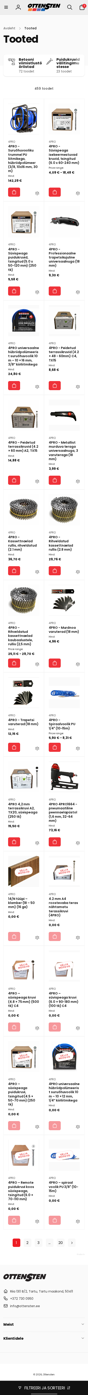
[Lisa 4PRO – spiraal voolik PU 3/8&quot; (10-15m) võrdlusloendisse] (78, 1222)
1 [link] (16, 1242)
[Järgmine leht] (72, 1243)
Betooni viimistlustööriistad (30, 63)
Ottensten (49, 1374)
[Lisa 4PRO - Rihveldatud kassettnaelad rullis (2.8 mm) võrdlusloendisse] (78, 572)
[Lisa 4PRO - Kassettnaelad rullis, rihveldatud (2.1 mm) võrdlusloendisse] (37, 572)
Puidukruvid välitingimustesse (68, 63)
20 (60, 1242)
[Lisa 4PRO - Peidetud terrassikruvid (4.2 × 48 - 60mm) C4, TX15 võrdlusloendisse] (78, 387)
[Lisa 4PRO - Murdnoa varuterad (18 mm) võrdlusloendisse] (78, 665)
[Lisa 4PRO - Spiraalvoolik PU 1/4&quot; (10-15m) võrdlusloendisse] (78, 749)
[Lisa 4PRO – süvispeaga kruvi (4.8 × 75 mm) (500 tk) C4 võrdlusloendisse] (37, 1029)
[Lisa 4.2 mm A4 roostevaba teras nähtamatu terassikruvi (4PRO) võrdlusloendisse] (78, 938)
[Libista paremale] (80, 65)
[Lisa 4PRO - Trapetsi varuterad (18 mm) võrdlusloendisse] (37, 749)
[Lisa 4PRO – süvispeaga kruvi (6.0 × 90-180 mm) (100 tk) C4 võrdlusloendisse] (78, 1029)
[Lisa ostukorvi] (14, 192)
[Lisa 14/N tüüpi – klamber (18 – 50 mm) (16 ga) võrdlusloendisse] (37, 938)
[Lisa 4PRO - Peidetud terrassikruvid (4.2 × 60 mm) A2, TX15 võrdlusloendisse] (37, 482)
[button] (6, 7)
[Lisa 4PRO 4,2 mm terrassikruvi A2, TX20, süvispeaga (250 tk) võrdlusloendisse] (37, 843)
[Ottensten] (24, 1280)
